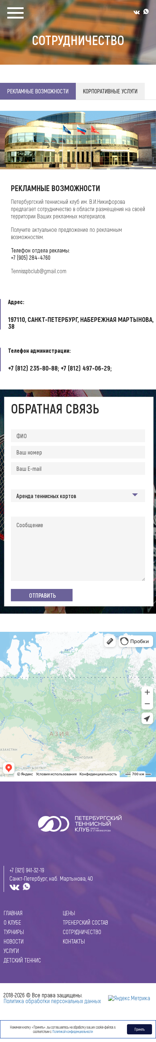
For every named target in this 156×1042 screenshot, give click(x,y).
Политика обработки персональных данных (52, 1000)
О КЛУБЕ (12, 922)
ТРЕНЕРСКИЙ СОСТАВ (85, 922)
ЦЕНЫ (69, 913)
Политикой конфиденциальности (72, 1031)
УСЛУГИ (11, 951)
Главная (13, 913)
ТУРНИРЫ (14, 932)
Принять (139, 1029)
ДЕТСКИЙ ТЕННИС (22, 960)
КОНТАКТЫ (74, 941)
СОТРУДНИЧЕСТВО (82, 932)
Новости (14, 941)
